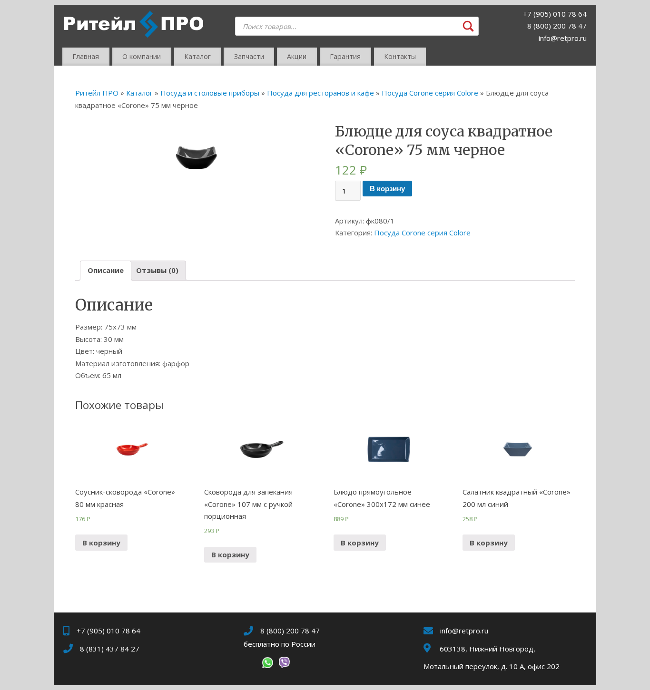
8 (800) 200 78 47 (557, 25)
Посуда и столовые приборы (209, 92)
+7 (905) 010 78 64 (555, 14)
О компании (141, 56)
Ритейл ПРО (96, 92)
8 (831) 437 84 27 (109, 648)
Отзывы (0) (157, 270)
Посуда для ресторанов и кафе (320, 92)
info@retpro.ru (563, 38)
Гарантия (345, 56)
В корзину (387, 189)
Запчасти (249, 56)
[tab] (105, 271)
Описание (106, 270)
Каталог (197, 56)
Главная (85, 56)
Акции (296, 56)
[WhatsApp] (267, 664)
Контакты (400, 56)
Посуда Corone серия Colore (430, 92)
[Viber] (284, 664)
